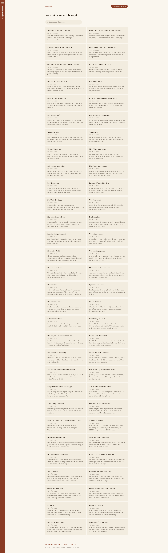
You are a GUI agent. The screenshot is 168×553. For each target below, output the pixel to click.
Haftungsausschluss (70, 544)
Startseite (49, 6)
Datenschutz (58, 544)
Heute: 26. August (120, 6)
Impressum (49, 544)
